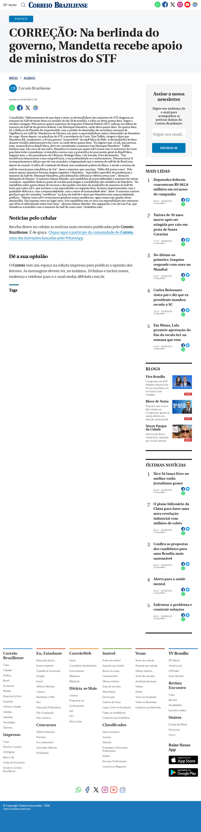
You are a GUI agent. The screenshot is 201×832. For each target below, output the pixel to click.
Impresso (11, 734)
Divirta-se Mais (83, 688)
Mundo (7, 690)
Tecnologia (9, 722)
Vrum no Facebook (145, 697)
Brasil (6, 680)
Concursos (46, 725)
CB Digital (9, 752)
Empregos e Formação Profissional (115, 749)
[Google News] (195, 6)
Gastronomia (76, 670)
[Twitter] (172, 6)
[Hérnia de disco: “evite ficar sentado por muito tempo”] (182, 431)
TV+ (71, 716)
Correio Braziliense (13, 655)
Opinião (7, 711)
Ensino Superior (45, 665)
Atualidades (175, 705)
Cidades (7, 670)
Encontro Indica (177, 710)
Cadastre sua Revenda (148, 707)
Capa (6, 664)
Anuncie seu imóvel (113, 665)
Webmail (74, 681)
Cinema (73, 695)
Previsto (41, 737)
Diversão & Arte (12, 696)
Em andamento (44, 742)
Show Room (109, 691)
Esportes (8, 701)
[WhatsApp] (158, 6)
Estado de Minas (178, 724)
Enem (39, 681)
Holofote (8, 717)
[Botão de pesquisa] (22, 5)
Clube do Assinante (14, 762)
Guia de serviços (111, 686)
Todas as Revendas (146, 702)
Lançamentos (110, 676)
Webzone (74, 676)
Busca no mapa (110, 670)
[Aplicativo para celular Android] (183, 773)
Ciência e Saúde (12, 706)
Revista (173, 699)
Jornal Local (175, 665)
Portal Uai (174, 729)
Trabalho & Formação (48, 670)
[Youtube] (187, 6)
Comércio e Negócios (114, 766)
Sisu (38, 702)
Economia (8, 685)
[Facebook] (165, 6)
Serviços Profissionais (114, 761)
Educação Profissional (48, 707)
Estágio (40, 676)
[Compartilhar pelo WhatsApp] (183, 205)
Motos (139, 691)
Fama (72, 660)
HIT (71, 711)
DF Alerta (174, 660)
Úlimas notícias (110, 681)
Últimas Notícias (45, 686)
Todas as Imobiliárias (114, 712)
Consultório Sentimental (82, 665)
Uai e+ (172, 734)
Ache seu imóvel (111, 660)
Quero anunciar (111, 731)
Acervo (29, 78)
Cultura (40, 691)
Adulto (106, 756)
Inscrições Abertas (46, 747)
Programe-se (76, 700)
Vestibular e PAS (45, 697)
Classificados (114, 725)
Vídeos (139, 686)
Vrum (140, 653)
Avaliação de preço (145, 681)
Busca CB (8, 757)
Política (7, 675)
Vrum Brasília (176, 676)
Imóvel (108, 653)
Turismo (7, 727)
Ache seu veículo (144, 660)
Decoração (108, 697)
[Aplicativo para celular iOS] (183, 760)
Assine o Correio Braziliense (12, 769)
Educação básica (45, 660)
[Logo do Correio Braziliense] (58, 5)
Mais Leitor (75, 721)
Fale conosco (43, 717)
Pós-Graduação (45, 712)
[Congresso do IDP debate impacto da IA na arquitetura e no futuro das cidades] (182, 382)
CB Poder (174, 670)
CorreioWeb (80, 653)
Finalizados (42, 752)
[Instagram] (180, 6)
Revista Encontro (177, 685)
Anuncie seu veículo (146, 665)
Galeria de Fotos (111, 702)
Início (13, 78)
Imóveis (106, 737)
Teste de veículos (145, 676)
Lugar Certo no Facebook (116, 707)
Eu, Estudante (49, 653)
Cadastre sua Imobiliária (116, 717)
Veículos (107, 742)
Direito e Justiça (12, 746)
